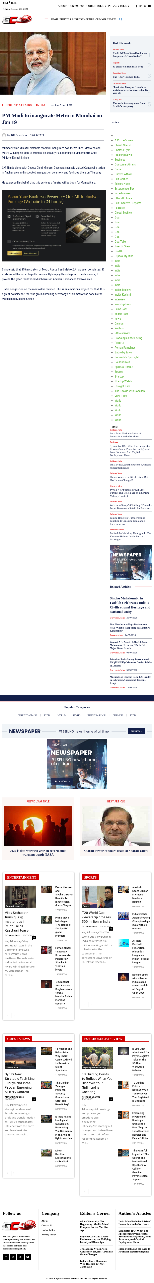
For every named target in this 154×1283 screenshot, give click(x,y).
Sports (119, 372)
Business (120, 159)
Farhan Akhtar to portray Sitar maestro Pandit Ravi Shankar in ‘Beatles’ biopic (63, 959)
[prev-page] (7, 1015)
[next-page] (13, 1015)
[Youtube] (149, 6)
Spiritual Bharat (124, 367)
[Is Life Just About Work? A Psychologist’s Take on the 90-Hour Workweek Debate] (123, 1051)
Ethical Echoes (123, 198)
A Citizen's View (124, 140)
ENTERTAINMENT (21, 877)
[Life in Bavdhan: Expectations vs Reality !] (46, 1152)
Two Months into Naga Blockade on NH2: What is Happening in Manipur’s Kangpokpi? (130, 627)
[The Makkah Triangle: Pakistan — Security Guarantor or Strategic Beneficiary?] (46, 1085)
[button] (120, 19)
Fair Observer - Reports (128, 203)
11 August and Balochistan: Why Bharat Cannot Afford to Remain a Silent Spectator (63, 1059)
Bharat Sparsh (123, 145)
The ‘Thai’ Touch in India (126, 77)
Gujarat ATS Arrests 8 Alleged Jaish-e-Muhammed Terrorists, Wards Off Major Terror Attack (130, 645)
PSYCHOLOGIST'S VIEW (103, 1039)
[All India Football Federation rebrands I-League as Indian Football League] (123, 943)
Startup (119, 376)
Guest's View (122, 246)
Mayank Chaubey (14, 1096)
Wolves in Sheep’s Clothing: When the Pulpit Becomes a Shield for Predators (131, 507)
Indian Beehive (123, 290)
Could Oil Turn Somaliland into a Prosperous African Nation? (130, 55)
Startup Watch (123, 381)
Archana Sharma (91, 1096)
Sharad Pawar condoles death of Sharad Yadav (116, 850)
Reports (116, 63)
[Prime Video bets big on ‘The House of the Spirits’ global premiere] (46, 920)
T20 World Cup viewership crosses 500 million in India (96, 917)
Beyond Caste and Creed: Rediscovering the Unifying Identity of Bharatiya (95, 1239)
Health (119, 251)
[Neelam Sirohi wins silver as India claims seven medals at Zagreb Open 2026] (123, 977)
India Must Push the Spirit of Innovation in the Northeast (125, 435)
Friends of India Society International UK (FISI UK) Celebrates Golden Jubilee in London (131, 662)
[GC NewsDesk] (4, 135)
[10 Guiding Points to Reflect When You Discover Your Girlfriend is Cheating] (97, 1058)
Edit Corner (121, 179)
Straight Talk (122, 386)
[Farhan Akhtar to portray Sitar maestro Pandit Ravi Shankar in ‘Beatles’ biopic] (46, 950)
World (118, 400)
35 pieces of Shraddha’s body (128, 66)
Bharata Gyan (122, 150)
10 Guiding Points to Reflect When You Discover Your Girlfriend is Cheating (97, 1083)
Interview (120, 299)
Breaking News (119, 73)
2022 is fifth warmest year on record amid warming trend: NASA (38, 852)
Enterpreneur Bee (125, 188)
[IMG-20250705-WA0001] (54, 264)
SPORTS (90, 877)
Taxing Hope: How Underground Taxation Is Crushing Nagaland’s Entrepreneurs (127, 521)
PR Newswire (122, 333)
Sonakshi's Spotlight (127, 357)
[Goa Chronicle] (17, 19)
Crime (118, 169)
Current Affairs (17, 105)
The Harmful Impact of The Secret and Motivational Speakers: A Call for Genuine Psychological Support (140, 1165)
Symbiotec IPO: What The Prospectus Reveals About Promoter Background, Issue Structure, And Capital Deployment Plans (130, 450)
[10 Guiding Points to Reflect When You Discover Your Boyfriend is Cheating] (123, 1085)
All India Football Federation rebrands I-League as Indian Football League (140, 951)
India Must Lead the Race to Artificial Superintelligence (134, 1250)
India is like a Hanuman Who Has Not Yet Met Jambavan (93, 1264)
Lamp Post (117, 100)
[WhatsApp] (100, 135)
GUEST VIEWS (18, 1039)
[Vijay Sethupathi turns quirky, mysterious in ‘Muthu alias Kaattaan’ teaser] (20, 897)
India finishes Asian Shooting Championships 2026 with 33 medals (141, 921)
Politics (119, 328)
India (41, 105)
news (118, 318)
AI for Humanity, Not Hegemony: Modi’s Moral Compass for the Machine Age (94, 1226)
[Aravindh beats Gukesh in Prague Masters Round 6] (123, 889)
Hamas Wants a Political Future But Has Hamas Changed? (129, 479)
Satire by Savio (123, 352)
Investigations (123, 304)
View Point (121, 396)
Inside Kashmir (123, 294)
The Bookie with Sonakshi (130, 391)
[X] (145, 6)
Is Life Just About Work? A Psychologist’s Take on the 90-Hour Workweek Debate (140, 1059)
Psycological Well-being (128, 338)
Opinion (119, 323)
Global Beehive (123, 212)
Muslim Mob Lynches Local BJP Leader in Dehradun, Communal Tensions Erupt (130, 680)
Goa (117, 217)
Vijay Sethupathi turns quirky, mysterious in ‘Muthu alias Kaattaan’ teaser (17, 921)
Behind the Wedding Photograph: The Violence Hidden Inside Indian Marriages (130, 536)
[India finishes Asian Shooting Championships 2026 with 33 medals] (123, 916)
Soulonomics (122, 362)
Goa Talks (121, 241)
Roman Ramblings (125, 347)
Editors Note (118, 50)
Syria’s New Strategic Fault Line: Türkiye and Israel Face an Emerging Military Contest (130, 492)
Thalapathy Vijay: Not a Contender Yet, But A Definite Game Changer (96, 1251)
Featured (120, 208)
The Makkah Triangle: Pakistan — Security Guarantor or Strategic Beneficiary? (62, 1093)
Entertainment (123, 193)
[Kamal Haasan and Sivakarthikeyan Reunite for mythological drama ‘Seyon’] (46, 889)
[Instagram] (141, 6)
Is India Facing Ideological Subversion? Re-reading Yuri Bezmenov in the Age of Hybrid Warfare (63, 1127)
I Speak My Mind (124, 256)
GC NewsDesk (19, 135)
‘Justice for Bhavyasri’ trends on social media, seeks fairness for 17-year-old (130, 90)
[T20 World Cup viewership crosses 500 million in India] (97, 897)
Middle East (121, 314)
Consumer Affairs (125, 164)
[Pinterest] (91, 135)
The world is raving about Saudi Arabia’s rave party (129, 105)
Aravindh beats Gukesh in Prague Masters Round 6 (140, 894)
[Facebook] (136, 6)
